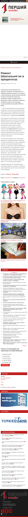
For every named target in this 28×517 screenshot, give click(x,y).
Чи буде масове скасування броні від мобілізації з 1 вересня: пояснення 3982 (13, 463)
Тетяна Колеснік (9, 177)
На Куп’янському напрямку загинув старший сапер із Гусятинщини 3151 (13, 482)
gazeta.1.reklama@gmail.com (9, 505)
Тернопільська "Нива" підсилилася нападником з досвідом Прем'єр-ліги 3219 (12, 475)
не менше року (6, 356)
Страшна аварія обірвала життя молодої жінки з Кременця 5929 (12, 439)
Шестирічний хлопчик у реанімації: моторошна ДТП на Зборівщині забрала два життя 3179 (13, 478)
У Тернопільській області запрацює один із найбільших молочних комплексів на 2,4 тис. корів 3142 (13, 485)
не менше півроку (6, 360)
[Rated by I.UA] (4, 514)
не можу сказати (6, 358)
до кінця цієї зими (6, 362)
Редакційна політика (7, 507)
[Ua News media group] (14, 400)
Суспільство (22, 177)
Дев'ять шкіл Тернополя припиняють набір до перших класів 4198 (13, 456)
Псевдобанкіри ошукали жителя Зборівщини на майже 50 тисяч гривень (17, 19)
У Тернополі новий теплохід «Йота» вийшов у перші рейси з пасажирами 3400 (13, 471)
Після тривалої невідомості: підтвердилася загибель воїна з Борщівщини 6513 (13, 435)
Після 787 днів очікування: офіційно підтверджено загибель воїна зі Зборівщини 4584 (12, 449)
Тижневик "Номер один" (12, 174)
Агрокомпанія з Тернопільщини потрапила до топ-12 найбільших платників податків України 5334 (13, 446)
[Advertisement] (14, 39)
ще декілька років (6, 354)
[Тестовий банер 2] (14, 421)
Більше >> (25, 345)
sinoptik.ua (9, 387)
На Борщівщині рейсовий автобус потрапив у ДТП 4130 (12, 460)
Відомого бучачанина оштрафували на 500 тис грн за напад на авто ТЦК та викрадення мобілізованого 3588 (13, 467)
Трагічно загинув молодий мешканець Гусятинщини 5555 (13, 442)
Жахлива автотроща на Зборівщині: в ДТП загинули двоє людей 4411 (13, 453)
